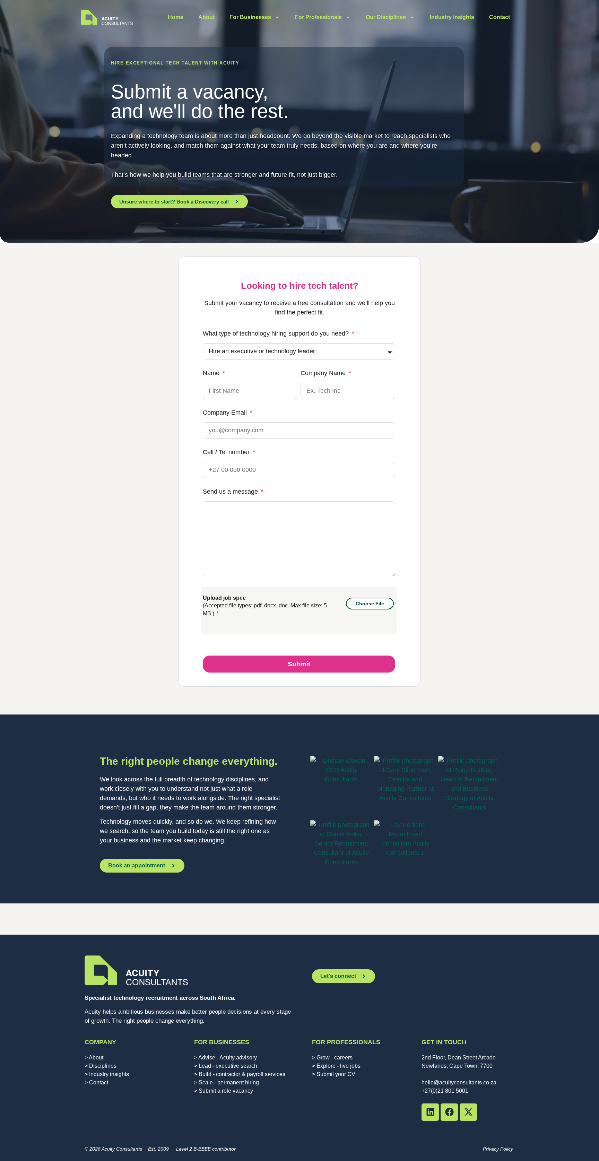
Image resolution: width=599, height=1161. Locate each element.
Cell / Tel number (227, 452)
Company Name (324, 373)
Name (212, 373)
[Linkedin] (430, 1112)
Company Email (226, 412)
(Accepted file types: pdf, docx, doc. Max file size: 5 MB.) (265, 605)
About (206, 17)
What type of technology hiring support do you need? (276, 333)
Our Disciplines (386, 17)
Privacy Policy (498, 1149)
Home (175, 17)
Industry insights (452, 17)
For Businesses (250, 17)
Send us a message (231, 491)
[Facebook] (449, 1112)
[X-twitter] (468, 1112)
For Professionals (318, 17)
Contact (499, 17)
